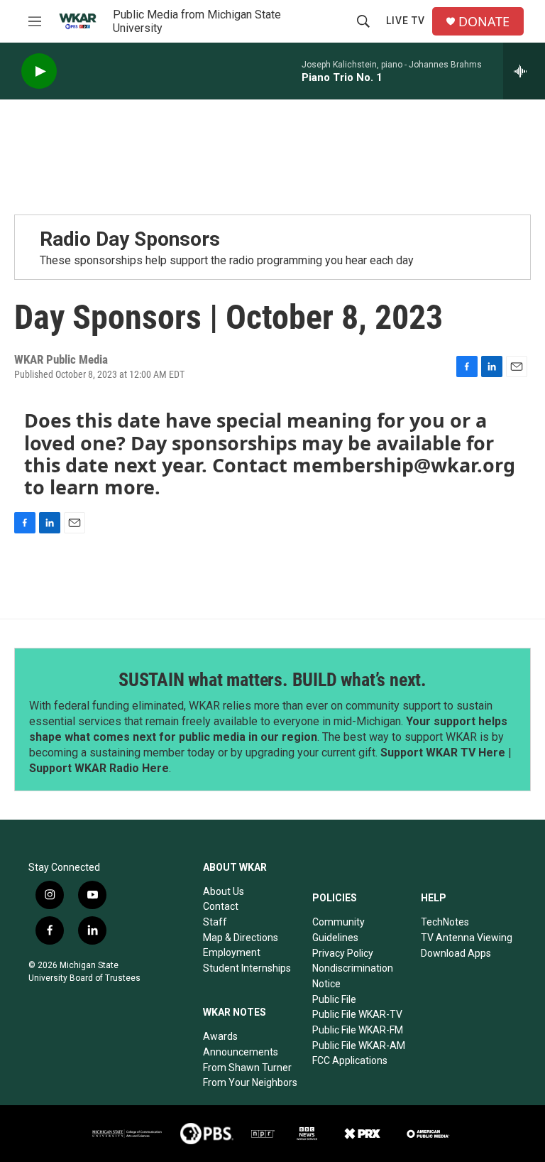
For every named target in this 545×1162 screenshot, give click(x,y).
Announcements (240, 1052)
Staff (215, 922)
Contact (220, 906)
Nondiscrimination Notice (352, 975)
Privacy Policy (342, 953)
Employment (231, 952)
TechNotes (445, 922)
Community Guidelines (338, 929)
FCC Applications (349, 1060)
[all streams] (524, 71)
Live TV (405, 20)
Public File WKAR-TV (357, 1014)
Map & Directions (240, 937)
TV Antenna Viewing (466, 937)
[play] (39, 71)
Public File (334, 999)
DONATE (484, 21)
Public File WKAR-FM (357, 1030)
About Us (223, 891)
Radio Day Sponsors (130, 239)
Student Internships (247, 968)
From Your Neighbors (250, 1082)
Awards (220, 1036)
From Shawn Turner (247, 1067)
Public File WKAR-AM (358, 1045)
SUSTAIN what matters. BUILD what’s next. (272, 679)
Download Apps (456, 953)
